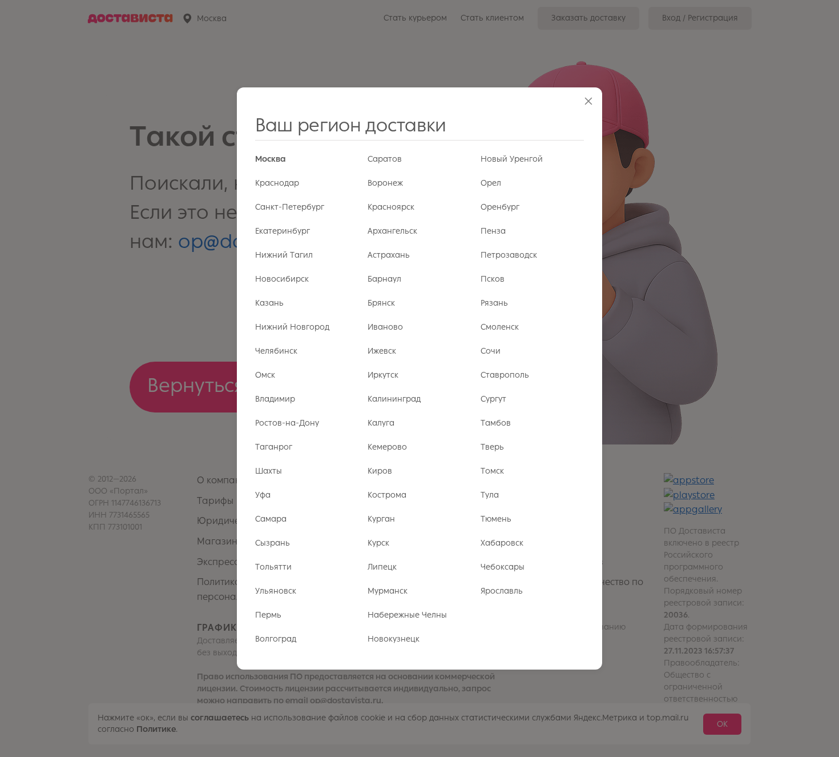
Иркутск (383, 375)
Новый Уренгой (512, 159)
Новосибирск (282, 279)
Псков (493, 279)
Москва (270, 159)
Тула (490, 495)
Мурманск (388, 591)
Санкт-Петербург (289, 207)
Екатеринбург (282, 231)
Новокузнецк (394, 639)
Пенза (493, 231)
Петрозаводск (509, 255)
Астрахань (389, 255)
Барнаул (384, 279)
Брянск (381, 303)
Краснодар (277, 183)
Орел (491, 183)
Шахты (268, 471)
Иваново (385, 327)
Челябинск (276, 351)
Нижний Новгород (292, 327)
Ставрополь (505, 375)
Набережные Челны (407, 615)
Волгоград (275, 639)
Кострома (387, 495)
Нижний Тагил (284, 255)
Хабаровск (502, 543)
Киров (380, 471)
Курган (381, 519)
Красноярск (391, 207)
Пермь (268, 615)
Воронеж (385, 183)
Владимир (275, 399)
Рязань (494, 303)
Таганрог (273, 447)
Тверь (492, 447)
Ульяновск (275, 591)
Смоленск (500, 327)
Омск (265, 375)
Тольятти (273, 567)
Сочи (491, 351)
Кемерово (387, 447)
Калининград (394, 399)
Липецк (382, 567)
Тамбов (496, 423)
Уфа (263, 495)
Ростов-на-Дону (287, 423)
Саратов (385, 159)
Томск (492, 471)
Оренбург (500, 207)
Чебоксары (503, 567)
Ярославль (502, 591)
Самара (271, 519)
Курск (378, 543)
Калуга (381, 423)
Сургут (493, 399)
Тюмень (496, 519)
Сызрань (272, 543)
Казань (269, 303)
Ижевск (382, 351)
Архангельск (392, 231)
